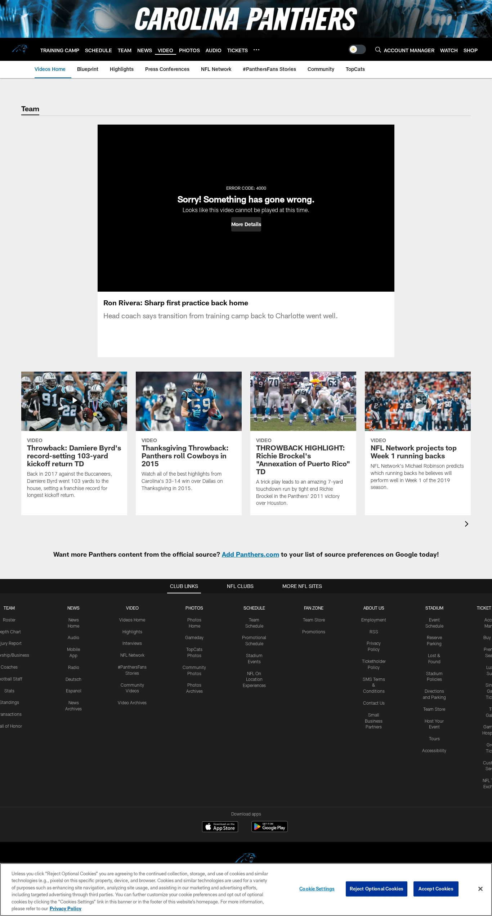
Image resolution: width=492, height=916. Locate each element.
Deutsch (73, 679)
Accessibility (434, 750)
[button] (246, 224)
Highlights (132, 631)
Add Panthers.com (250, 554)
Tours (434, 738)
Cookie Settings (317, 889)
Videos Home (132, 619)
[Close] (480, 889)
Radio (73, 667)
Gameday (194, 637)
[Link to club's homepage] (20, 49)
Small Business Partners (374, 720)
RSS (374, 631)
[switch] (357, 49)
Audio (73, 637)
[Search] (378, 49)
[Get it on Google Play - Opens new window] (269, 830)
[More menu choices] (256, 50)
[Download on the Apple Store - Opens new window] (220, 827)
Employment (373, 619)
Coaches (9, 666)
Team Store (314, 619)
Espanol (73, 690)
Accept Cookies (436, 889)
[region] (246, 889)
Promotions (313, 631)
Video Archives (132, 702)
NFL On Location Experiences (254, 679)
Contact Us (374, 702)
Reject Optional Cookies (376, 889)
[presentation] (468, 525)
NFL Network (132, 654)
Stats (9, 690)
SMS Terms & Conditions (374, 685)
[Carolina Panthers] (246, 860)
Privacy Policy (65, 908)
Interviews (132, 643)
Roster (9, 619)
